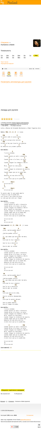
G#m (7, 57)
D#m (19, 55)
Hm (25, 57)
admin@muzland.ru (26, 419)
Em (24, 55)
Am (13, 57)
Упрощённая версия (7, 63)
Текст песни (4, 62)
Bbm (19, 57)
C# (16, 285)
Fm (30, 55)
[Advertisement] (20, 22)
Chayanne (5, 42)
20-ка (15, 75)
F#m (7, 132)
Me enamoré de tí (5, 393)
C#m (7, 55)
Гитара (3, 75)
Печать (21, 75)
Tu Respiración (18, 393)
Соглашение (30, 415)
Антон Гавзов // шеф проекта (20, 122)
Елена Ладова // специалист (8, 124)
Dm (13, 55)
